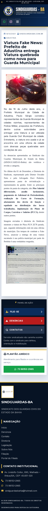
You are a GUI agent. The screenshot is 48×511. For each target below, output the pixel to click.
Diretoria (5, 440)
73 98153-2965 (25, 369)
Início (4, 427)
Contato (5, 436)
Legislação (6, 445)
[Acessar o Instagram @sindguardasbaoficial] (11, 22)
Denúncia (6, 432)
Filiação (5, 454)
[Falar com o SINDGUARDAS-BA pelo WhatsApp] (4, 22)
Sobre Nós (6, 449)
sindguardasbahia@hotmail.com (21, 490)
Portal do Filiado (9, 458)
